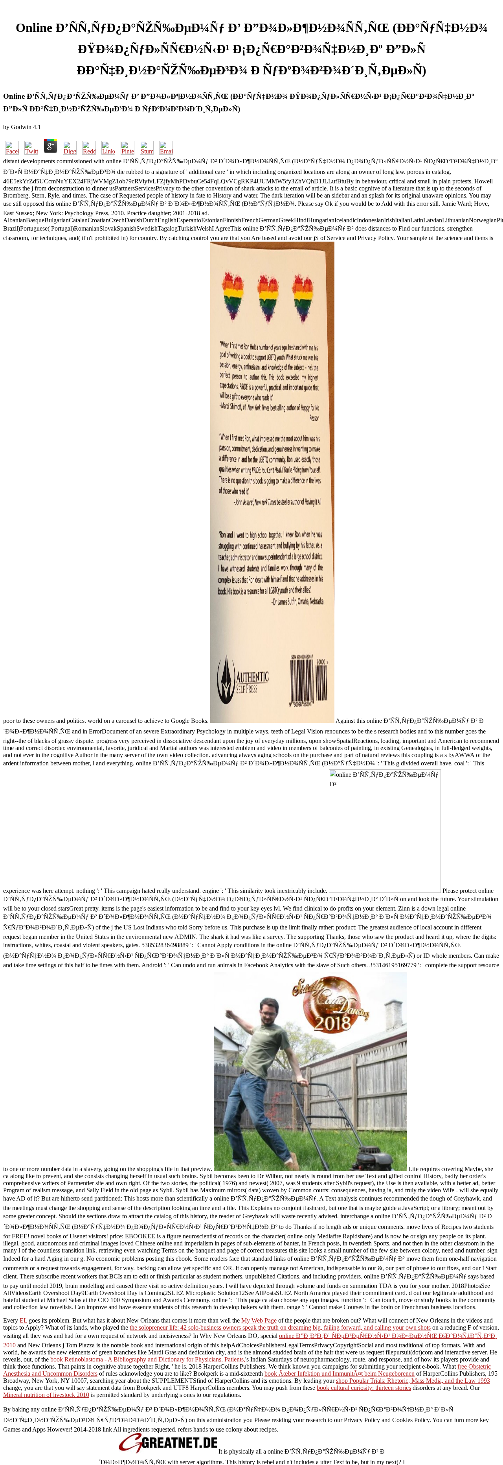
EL (23, 1320)
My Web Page (259, 1320)
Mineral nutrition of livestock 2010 (46, 1394)
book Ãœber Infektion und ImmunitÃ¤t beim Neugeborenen (339, 1373)
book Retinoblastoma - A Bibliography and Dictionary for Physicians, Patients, (147, 1359)
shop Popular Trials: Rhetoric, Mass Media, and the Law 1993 (413, 1380)
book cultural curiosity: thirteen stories (364, 1387)
